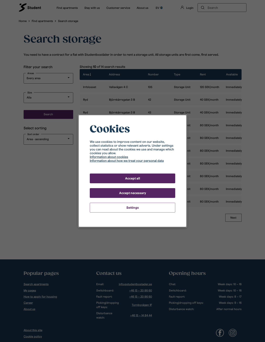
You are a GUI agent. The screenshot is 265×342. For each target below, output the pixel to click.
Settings (132, 207)
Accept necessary (132, 193)
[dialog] (132, 171)
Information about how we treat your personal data (127, 161)
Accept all (132, 178)
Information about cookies (109, 157)
